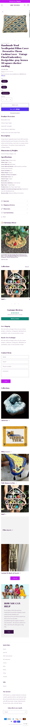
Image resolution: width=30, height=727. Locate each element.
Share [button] (4, 216)
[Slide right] (18, 40)
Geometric (5, 93)
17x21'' (4, 81)
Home (4, 649)
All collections (6, 659)
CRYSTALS (4, 420)
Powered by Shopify (18, 724)
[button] (2, 5)
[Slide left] (11, 40)
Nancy (4, 669)
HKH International (7, 656)
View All (5, 652)
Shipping (2, 71)
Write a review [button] (15, 318)
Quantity (3, 96)
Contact (5, 676)
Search (4, 686)
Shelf (3, 299)
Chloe (4, 673)
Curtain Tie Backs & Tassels (10, 573)
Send (6, 381)
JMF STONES (13, 724)
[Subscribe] (25, 712)
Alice (4, 666)
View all (27, 266)
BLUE (4, 87)
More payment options (15, 112)
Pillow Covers (5, 452)
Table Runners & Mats (8, 483)
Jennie (4, 662)
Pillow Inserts (7, 530)
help (9, 632)
